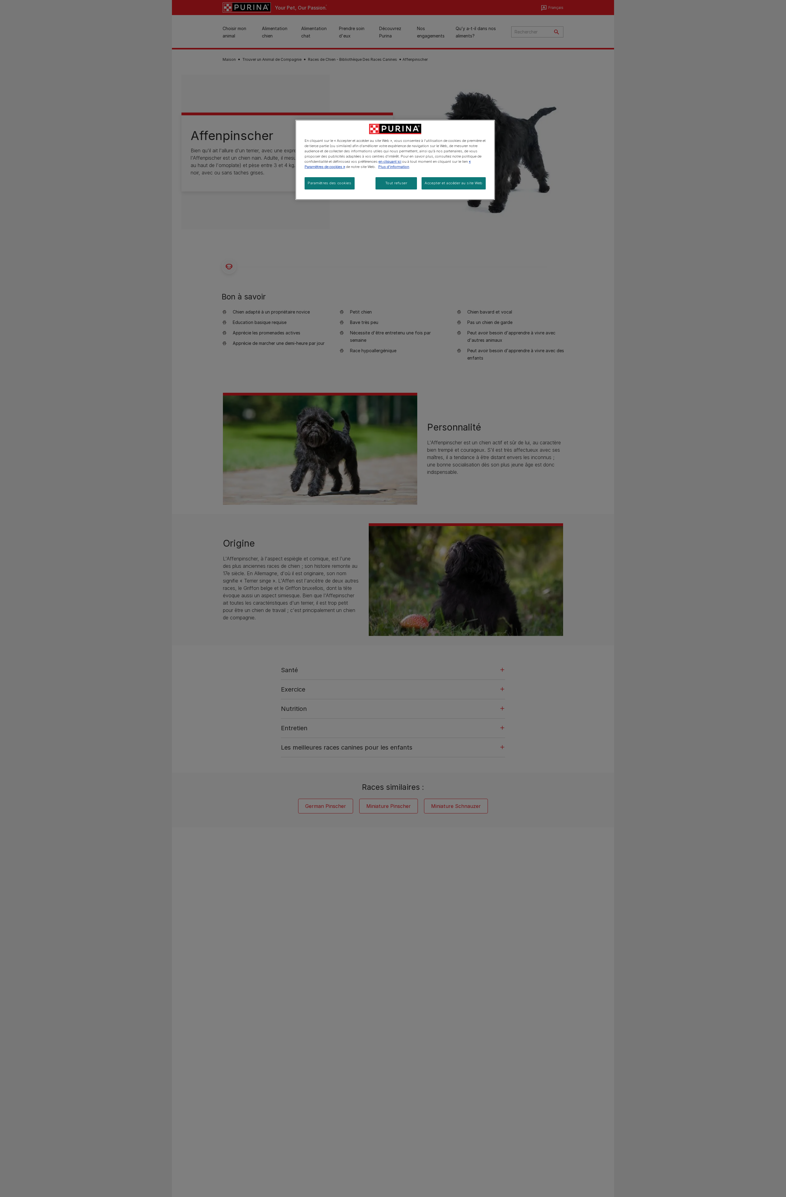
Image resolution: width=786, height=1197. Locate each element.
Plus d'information (393, 167)
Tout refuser (396, 183)
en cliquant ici (390, 161)
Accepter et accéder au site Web (454, 183)
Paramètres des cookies (330, 183)
